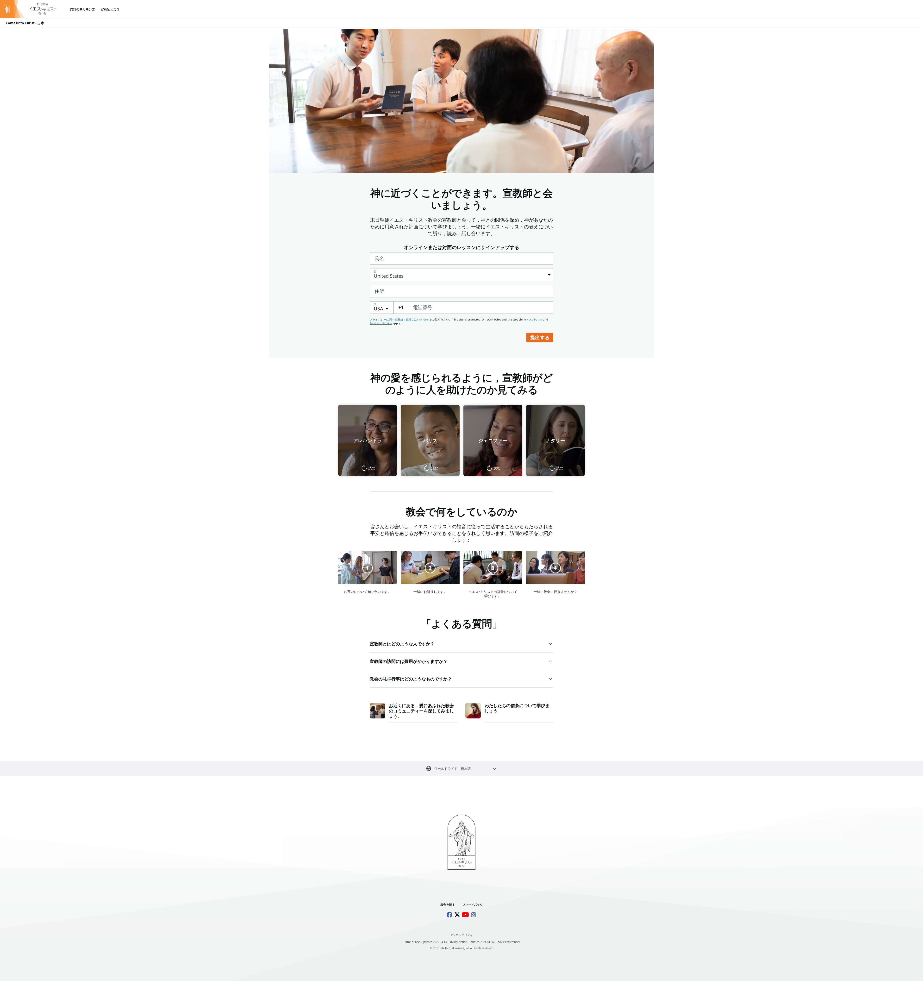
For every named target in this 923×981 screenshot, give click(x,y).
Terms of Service (381, 323)
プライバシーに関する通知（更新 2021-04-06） (400, 319)
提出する (539, 337)
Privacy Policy (533, 319)
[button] (367, 440)
